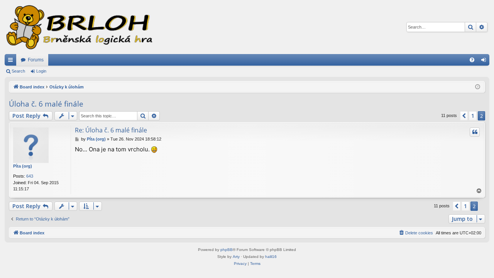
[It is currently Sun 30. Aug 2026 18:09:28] (477, 87)
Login (41, 71)
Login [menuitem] (485, 61)
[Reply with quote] (475, 132)
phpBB (226, 249)
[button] (464, 115)
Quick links (12, 61)
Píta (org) (22, 166)
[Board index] (79, 27)
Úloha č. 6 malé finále (46, 104)
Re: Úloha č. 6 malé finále (111, 130)
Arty (236, 256)
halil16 (271, 256)
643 (29, 176)
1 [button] (472, 115)
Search (18, 71)
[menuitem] (472, 60)
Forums (36, 60)
